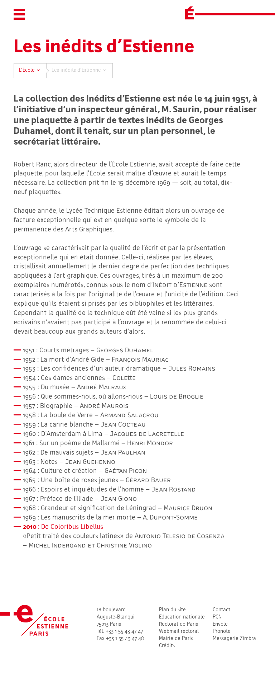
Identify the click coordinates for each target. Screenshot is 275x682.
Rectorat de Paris (178, 624)
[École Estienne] (189, 12)
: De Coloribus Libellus (63, 527)
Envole (220, 624)
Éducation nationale (182, 617)
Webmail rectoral (179, 631)
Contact (221, 610)
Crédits (167, 646)
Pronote (222, 631)
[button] (19, 14)
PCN (217, 617)
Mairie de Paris (176, 638)
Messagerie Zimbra (234, 638)
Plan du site (172, 610)
